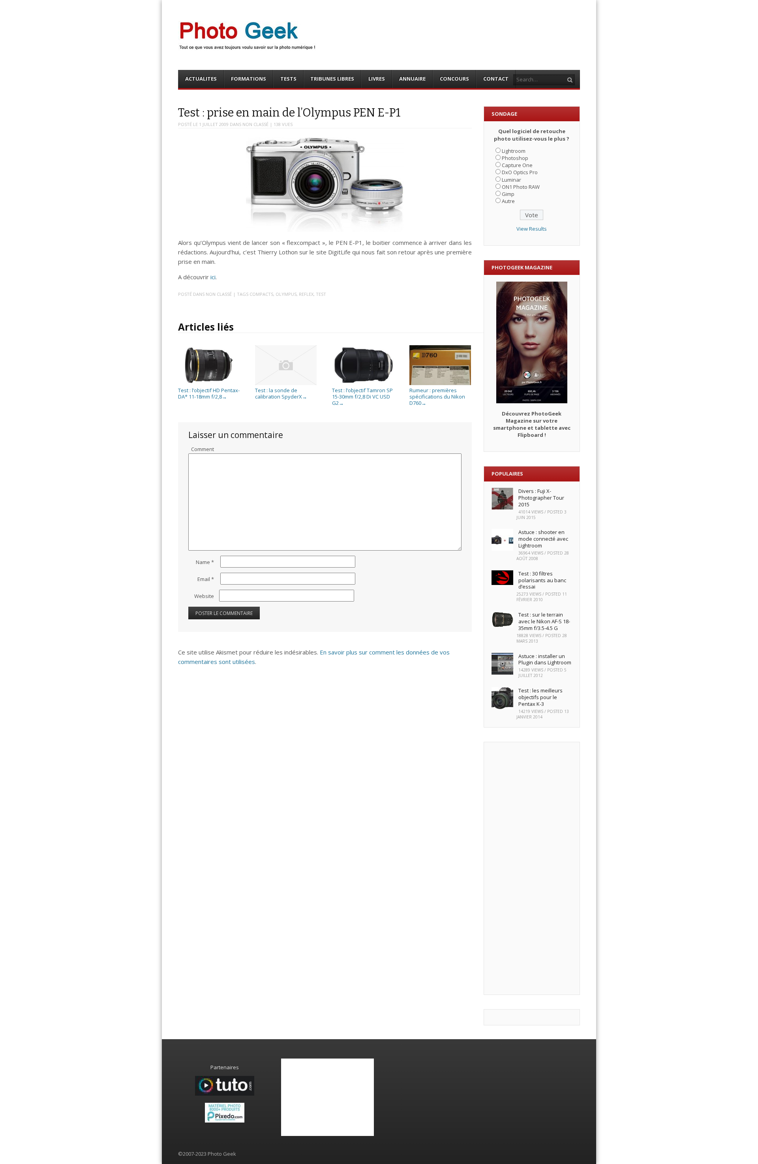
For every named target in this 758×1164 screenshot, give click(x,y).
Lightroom (513, 150)
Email (205, 579)
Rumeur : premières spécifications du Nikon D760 (437, 396)
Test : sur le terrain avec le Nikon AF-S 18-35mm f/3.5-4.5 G (544, 621)
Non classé (255, 124)
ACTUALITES (201, 78)
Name (205, 562)
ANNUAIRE (412, 78)
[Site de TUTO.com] (224, 1093)
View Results (531, 228)
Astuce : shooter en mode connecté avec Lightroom (543, 538)
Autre (508, 201)
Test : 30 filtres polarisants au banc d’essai (542, 580)
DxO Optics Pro (520, 172)
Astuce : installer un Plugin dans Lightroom (544, 659)
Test (321, 294)
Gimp (508, 193)
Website (204, 596)
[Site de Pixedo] (224, 1120)
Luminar (511, 179)
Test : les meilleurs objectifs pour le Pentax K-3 (540, 697)
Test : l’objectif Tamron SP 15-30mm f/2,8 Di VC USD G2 (362, 396)
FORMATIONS (248, 78)
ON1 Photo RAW (521, 186)
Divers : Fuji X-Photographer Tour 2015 (541, 497)
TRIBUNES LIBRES (332, 78)
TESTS (288, 78)
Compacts (261, 294)
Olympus (286, 294)
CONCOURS (454, 78)
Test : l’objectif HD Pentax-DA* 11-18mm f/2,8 (209, 393)
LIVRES (376, 78)
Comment (202, 449)
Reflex (306, 294)
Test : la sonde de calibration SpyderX (281, 393)
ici (213, 277)
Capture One (517, 165)
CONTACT (495, 78)
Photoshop (515, 158)
